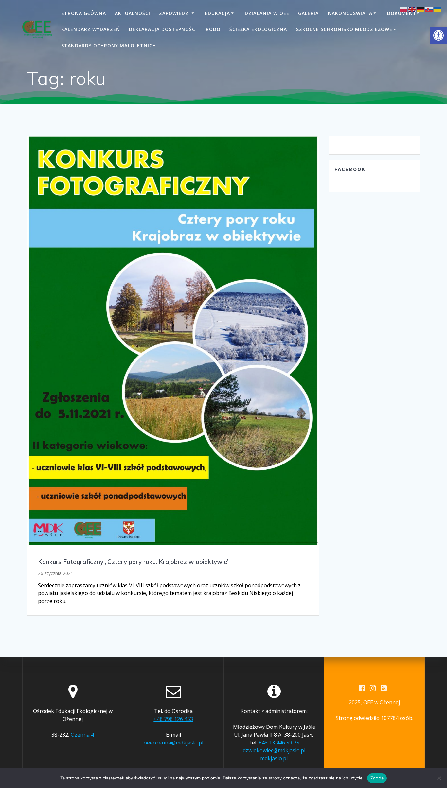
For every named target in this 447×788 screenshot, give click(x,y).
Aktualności (132, 13)
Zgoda (377, 777)
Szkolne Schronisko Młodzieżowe (344, 29)
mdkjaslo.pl (274, 758)
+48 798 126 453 (173, 719)
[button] (438, 35)
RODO (213, 29)
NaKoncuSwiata (350, 13)
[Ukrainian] (438, 8)
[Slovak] (429, 8)
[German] (421, 8)
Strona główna (83, 13)
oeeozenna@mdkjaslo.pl (173, 742)
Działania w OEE (267, 13)
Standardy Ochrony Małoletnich (108, 46)
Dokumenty (403, 13)
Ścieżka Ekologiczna (258, 29)
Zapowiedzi (174, 13)
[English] (412, 8)
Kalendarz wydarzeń (90, 29)
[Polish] (404, 8)
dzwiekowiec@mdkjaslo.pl (274, 750)
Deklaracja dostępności (163, 29)
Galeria (308, 13)
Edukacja (217, 13)
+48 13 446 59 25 (279, 742)
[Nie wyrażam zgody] (439, 778)
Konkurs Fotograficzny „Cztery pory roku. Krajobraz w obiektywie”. (134, 562)
